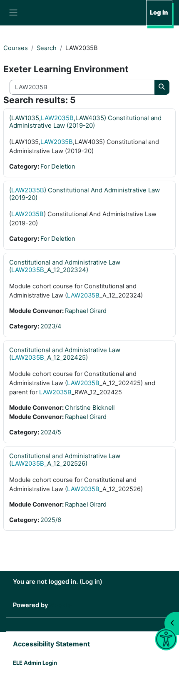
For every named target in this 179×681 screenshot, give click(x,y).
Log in (159, 12)
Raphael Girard (86, 311)
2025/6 (50, 520)
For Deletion (57, 166)
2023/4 (50, 326)
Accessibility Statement (51, 644)
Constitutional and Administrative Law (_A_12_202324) (64, 266)
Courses (15, 48)
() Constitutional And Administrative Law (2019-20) (84, 194)
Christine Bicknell (89, 407)
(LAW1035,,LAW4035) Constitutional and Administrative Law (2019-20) (85, 121)
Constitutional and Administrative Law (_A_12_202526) (64, 459)
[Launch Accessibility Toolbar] (165, 639)
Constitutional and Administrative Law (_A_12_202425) (64, 353)
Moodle (61, 605)
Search (47, 48)
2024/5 (50, 432)
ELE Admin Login (35, 662)
